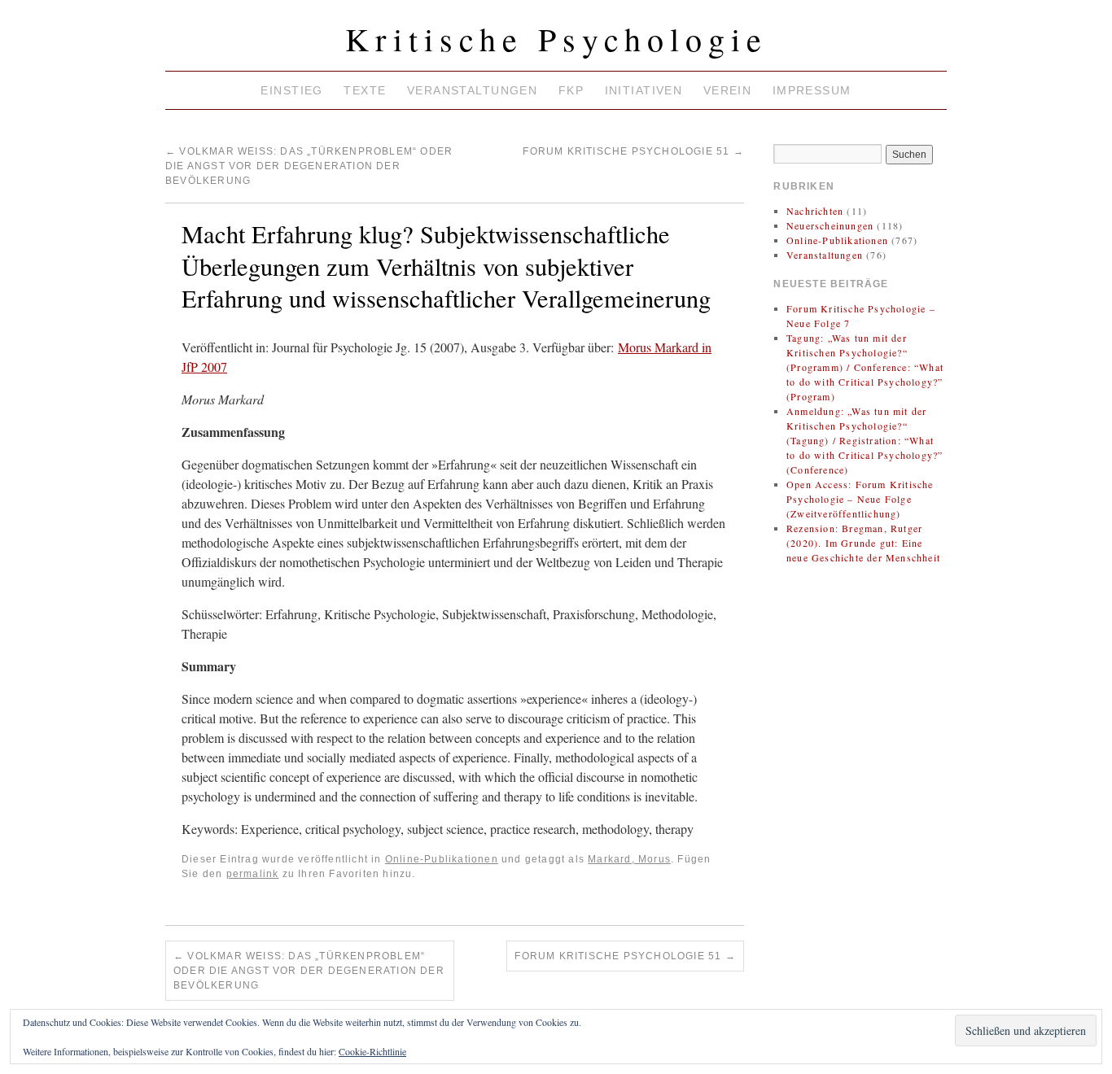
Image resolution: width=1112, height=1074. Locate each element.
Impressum (812, 90)
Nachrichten (814, 210)
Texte (365, 90)
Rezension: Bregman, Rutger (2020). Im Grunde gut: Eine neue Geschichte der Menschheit (863, 543)
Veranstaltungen (472, 90)
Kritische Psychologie (556, 38)
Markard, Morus (629, 859)
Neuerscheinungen (829, 225)
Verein (727, 90)
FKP (571, 90)
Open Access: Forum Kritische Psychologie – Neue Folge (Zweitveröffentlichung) (860, 499)
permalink (252, 874)
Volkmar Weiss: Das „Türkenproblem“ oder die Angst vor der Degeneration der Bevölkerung (309, 166)
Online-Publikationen (441, 859)
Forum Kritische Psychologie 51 (633, 151)
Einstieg (291, 90)
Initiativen (644, 90)
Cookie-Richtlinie (372, 1051)
